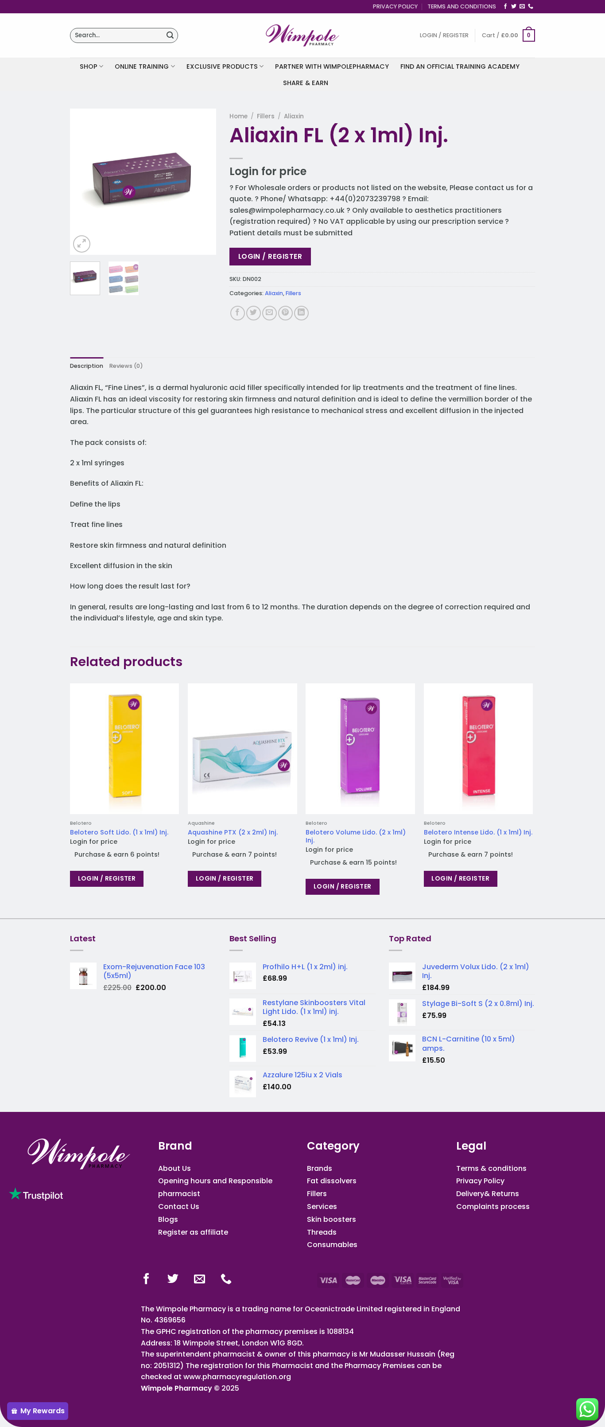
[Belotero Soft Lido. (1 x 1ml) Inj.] (124, 749)
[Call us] (530, 7)
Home (238, 116)
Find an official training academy (460, 66)
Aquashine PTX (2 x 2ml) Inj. (233, 832)
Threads (322, 1232)
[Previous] (84, 181)
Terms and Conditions (461, 6)
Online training (142, 66)
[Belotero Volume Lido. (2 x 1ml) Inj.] (360, 749)
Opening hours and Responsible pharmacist (215, 1187)
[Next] (202, 181)
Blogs (168, 1219)
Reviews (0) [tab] (126, 366)
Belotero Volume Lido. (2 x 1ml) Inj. (356, 836)
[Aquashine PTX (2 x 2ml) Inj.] (242, 749)
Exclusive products (222, 66)
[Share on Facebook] (237, 313)
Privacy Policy (395, 6)
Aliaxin (294, 116)
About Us (174, 1168)
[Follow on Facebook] (505, 7)
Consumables (332, 1245)
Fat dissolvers (332, 1181)
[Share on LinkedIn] (301, 313)
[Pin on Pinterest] (285, 313)
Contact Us (178, 1206)
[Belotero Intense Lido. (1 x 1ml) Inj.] (478, 749)
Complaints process (493, 1206)
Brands (319, 1168)
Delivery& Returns (487, 1194)
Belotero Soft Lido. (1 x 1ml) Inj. (119, 832)
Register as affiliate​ (193, 1232)
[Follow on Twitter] (513, 7)
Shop (88, 66)
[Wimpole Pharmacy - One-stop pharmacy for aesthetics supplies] (302, 35)
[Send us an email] (522, 7)
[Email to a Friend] (269, 313)
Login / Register (270, 256)
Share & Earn (305, 82)
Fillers (266, 116)
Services (322, 1206)
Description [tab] (86, 366)
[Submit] (170, 35)
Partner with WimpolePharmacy (332, 66)
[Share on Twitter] (253, 313)
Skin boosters (331, 1219)
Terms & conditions (491, 1168)
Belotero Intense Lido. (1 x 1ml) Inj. (478, 832)
